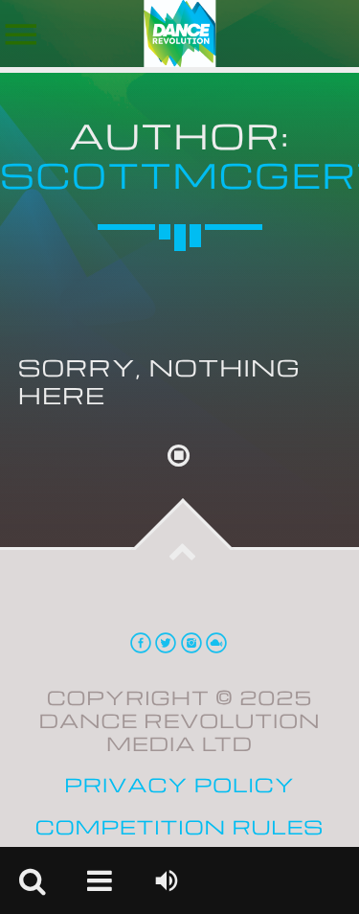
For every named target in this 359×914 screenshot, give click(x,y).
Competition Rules (179, 827)
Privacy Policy (179, 785)
